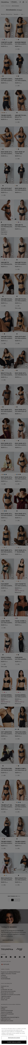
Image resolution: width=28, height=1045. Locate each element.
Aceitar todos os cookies (14, 1042)
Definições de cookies (14, 1037)
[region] (14, 1034)
